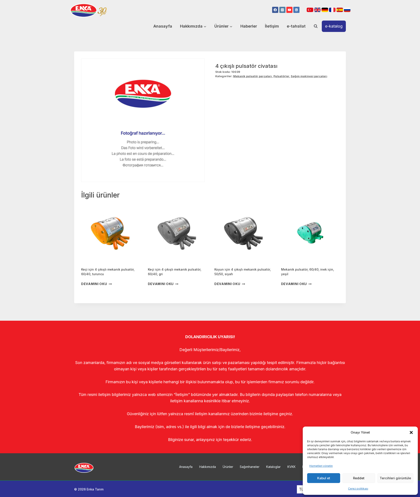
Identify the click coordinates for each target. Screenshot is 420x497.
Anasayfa (162, 26)
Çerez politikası (358, 488)
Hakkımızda (207, 467)
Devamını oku (94, 284)
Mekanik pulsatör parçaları (252, 76)
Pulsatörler (281, 76)
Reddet (358, 478)
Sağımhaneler (249, 467)
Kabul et (323, 478)
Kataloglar (273, 467)
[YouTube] (289, 10)
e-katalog (334, 26)
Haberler (248, 26)
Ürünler (228, 467)
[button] (411, 432)
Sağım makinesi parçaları (309, 76)
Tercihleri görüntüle (395, 478)
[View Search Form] (316, 26)
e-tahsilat (296, 26)
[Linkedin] (296, 10)
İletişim (272, 26)
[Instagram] (282, 10)
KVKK (291, 467)
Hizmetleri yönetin (321, 465)
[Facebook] (275, 10)
